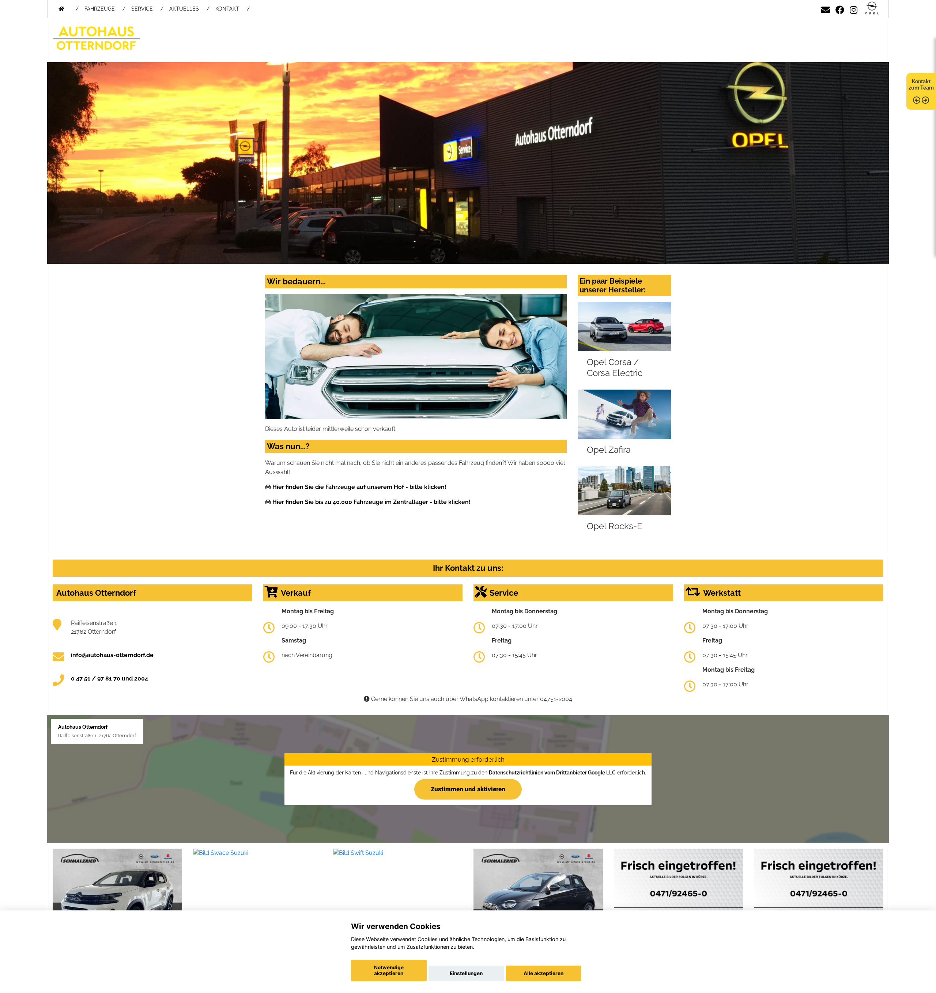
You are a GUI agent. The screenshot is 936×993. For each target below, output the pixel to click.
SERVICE (142, 9)
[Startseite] (872, 8)
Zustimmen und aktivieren (468, 789)
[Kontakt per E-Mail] (825, 8)
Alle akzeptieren (543, 973)
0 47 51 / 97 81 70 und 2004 (109, 678)
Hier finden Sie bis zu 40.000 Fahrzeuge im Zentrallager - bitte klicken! (371, 502)
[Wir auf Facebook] (839, 8)
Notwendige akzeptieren (389, 970)
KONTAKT (227, 9)
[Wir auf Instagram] (853, 8)
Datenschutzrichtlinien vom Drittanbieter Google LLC (552, 773)
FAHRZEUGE (99, 9)
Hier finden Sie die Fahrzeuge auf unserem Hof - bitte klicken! (359, 487)
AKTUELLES (184, 9)
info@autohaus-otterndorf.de (112, 655)
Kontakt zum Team (921, 85)
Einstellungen (466, 973)
